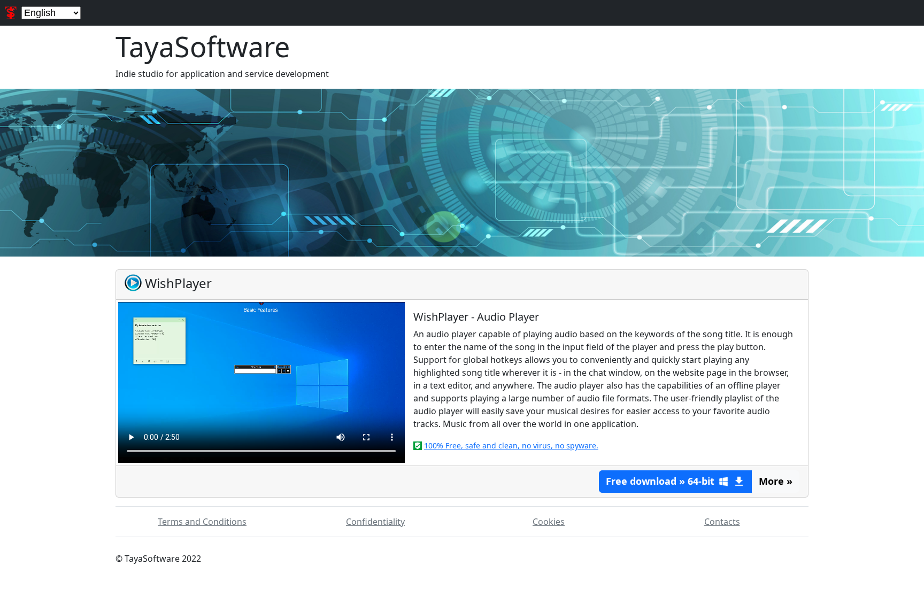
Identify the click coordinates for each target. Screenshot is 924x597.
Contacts (722, 522)
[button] (675, 481)
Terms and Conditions (202, 522)
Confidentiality (375, 522)
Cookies (549, 522)
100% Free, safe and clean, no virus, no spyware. (511, 445)
